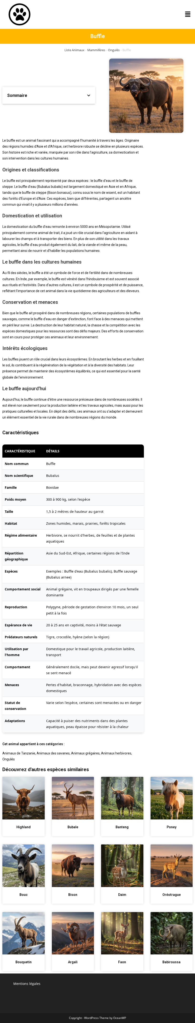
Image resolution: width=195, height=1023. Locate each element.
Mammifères (96, 50)
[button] (188, 14)
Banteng (122, 827)
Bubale (73, 827)
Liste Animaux (74, 50)
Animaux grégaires (85, 753)
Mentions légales (26, 983)
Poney (171, 827)
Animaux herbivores (116, 753)
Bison (72, 895)
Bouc (24, 895)
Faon (122, 962)
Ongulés (114, 50)
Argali (73, 962)
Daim (122, 895)
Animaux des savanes (53, 753)
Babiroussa (171, 962)
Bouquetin (23, 962)
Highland (23, 827)
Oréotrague (171, 895)
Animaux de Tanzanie (18, 753)
